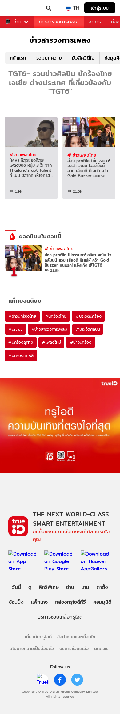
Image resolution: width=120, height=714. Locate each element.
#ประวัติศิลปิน (88, 329)
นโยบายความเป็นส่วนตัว (32, 648)
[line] (43, 680)
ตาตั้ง (102, 587)
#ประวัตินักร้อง (89, 316)
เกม (85, 587)
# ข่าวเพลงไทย (23, 154)
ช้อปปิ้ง (16, 602)
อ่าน (18, 22)
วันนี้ (16, 587)
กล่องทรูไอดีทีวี (70, 602)
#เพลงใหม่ (51, 342)
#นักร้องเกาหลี (21, 355)
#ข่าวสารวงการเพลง (49, 329)
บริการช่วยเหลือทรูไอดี (60, 617)
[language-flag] (68, 8)
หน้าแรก (18, 58)
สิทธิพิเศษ (49, 587)
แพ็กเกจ (39, 602)
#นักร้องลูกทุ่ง (20, 342)
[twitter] (77, 680)
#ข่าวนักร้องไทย (22, 316)
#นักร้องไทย (55, 316)
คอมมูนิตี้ (102, 602)
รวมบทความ (49, 58)
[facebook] (60, 680)
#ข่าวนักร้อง (80, 342)
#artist (15, 329)
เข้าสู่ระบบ (100, 7)
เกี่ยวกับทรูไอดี (38, 636)
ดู (29, 587)
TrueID (17, 8)
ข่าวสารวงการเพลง (59, 22)
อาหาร (95, 22)
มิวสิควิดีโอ (83, 58)
